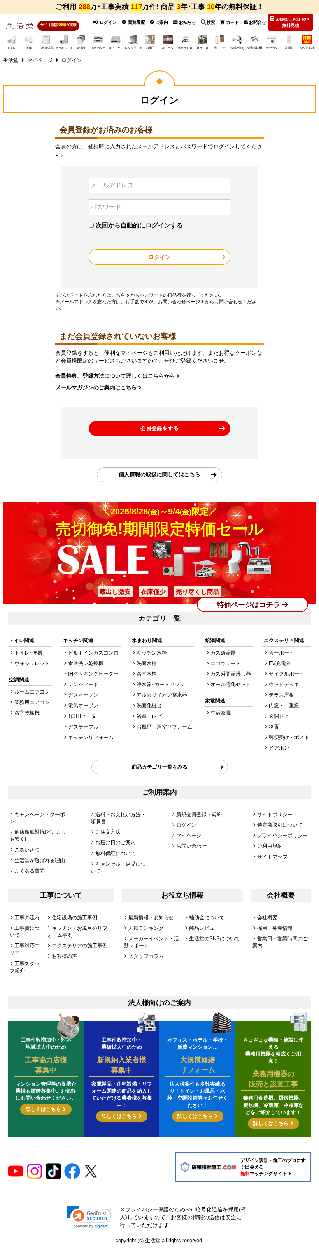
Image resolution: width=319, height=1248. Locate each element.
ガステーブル (83, 727)
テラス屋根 (281, 695)
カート (232, 22)
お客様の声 (64, 956)
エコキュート (225, 663)
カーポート (281, 653)
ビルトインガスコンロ (93, 653)
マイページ (189, 835)
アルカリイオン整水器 (162, 695)
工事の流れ (27, 918)
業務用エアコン (32, 702)
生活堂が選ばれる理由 (39, 860)
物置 (274, 727)
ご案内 (161, 22)
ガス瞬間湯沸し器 (230, 674)
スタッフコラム (146, 956)
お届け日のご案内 (115, 842)
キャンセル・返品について (118, 867)
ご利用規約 (269, 846)
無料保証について (115, 853)
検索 (211, 22)
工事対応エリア (25, 949)
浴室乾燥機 (27, 713)
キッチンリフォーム (91, 737)
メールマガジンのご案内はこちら (96, 387)
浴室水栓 (147, 674)
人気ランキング (146, 928)
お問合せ (257, 22)
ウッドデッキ (284, 684)
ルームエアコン (32, 692)
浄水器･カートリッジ (161, 684)
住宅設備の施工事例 (74, 918)
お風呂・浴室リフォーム (164, 727)
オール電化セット (230, 684)
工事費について (25, 931)
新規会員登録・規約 (199, 814)
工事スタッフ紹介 (25, 967)
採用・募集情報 (275, 928)
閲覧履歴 (136, 22)
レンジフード (83, 684)
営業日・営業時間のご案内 (280, 942)
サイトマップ (272, 857)
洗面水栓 (147, 663)
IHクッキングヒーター (93, 674)
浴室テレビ (149, 716)
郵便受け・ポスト (289, 737)
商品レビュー (204, 928)
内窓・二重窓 (284, 705)
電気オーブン (83, 705)
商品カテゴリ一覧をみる (160, 767)
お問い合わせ (191, 846)
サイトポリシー (275, 814)
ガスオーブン (83, 695)
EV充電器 (280, 663)
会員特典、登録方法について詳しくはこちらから (115, 376)
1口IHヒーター (84, 716)
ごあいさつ (27, 850)
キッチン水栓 (152, 653)
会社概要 (267, 918)
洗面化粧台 (149, 705)
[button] (89, 1217)
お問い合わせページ (179, 302)
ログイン (107, 22)
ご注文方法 (108, 832)
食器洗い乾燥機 (85, 663)
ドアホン (279, 748)
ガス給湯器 (223, 653)
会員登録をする (159, 428)
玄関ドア (279, 716)
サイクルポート (286, 674)
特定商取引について (280, 825)
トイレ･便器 (28, 653)
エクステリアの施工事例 (79, 946)
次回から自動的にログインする (139, 225)
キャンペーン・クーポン (37, 817)
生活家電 (220, 713)
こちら (118, 295)
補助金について (206, 918)
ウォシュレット (32, 663)
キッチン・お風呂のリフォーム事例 (77, 931)
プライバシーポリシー (282, 835)
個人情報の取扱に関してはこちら (159, 474)
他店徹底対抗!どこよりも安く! (38, 835)
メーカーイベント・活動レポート (151, 942)
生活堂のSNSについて (214, 939)
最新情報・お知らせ (151, 918)
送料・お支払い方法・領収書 (118, 817)
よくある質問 (29, 871)
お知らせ (187, 22)
